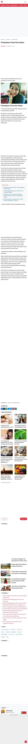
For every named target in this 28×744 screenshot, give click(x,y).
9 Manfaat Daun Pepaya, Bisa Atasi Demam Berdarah (21, 442)
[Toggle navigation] (25, 2)
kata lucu (19, 632)
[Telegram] (9, 409)
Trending (3, 5)
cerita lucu (19, 629)
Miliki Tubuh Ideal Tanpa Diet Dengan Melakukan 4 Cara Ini (6, 477)
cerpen (3, 632)
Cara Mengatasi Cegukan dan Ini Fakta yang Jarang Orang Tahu (7, 442)
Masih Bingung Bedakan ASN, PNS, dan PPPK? (15, 603)
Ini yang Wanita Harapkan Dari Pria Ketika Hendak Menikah (18, 580)
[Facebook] (2, 409)
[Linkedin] (11, 409)
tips (7, 637)
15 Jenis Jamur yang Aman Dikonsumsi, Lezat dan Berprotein (21, 459)
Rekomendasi (14, 5)
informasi (3, 46)
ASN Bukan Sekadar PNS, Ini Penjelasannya (14, 605)
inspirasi (8, 632)
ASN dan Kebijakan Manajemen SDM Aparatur (15, 607)
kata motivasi (4, 634)
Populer (8, 5)
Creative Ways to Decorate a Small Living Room (15, 608)
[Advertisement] (14, 22)
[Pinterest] (13, 409)
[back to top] (26, 742)
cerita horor (12, 629)
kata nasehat (19, 634)
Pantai (21, 5)
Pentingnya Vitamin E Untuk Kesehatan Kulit (20, 426)
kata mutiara (12, 634)
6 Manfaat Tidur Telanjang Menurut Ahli (7, 426)
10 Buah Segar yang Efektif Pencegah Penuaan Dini (20, 477)
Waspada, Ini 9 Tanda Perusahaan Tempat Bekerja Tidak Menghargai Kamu (13, 196)
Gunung (26, 5)
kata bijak (13, 632)
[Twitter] (4, 409)
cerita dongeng (4, 629)
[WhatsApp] (16, 409)
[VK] (6, 409)
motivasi (3, 637)
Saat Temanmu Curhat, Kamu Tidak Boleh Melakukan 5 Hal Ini (13, 199)
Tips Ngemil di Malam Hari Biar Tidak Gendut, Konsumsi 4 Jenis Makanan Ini (7, 460)
